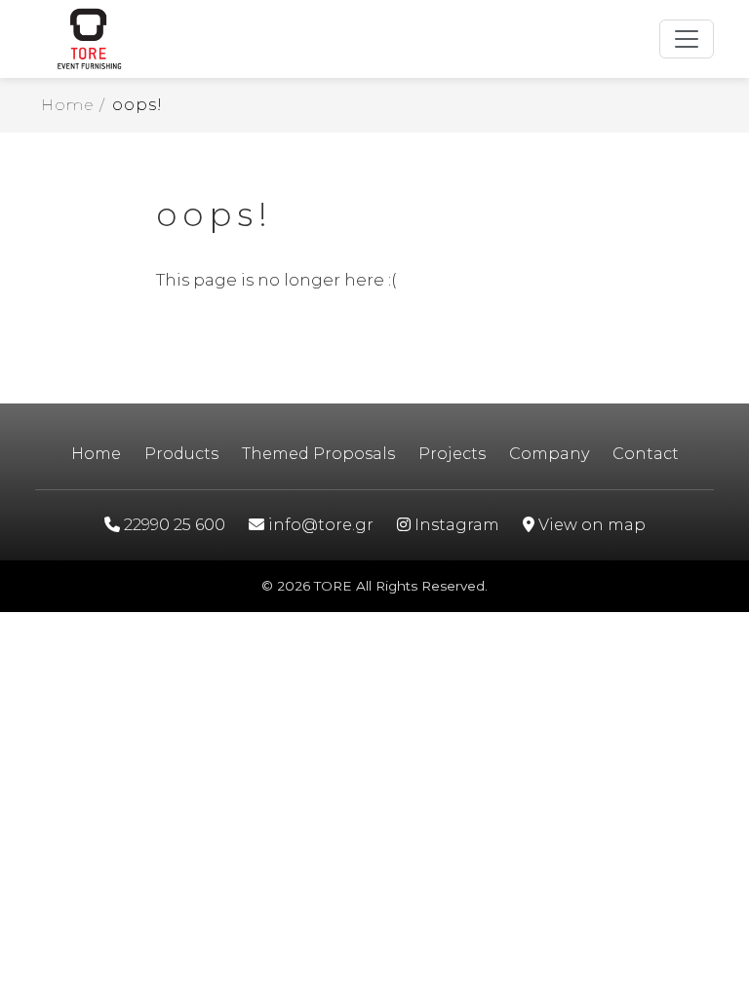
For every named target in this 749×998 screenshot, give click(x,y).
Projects (452, 453)
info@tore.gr (319, 525)
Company (549, 453)
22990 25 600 (172, 525)
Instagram (455, 525)
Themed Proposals (318, 453)
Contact (645, 453)
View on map (590, 525)
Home (96, 453)
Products (181, 453)
